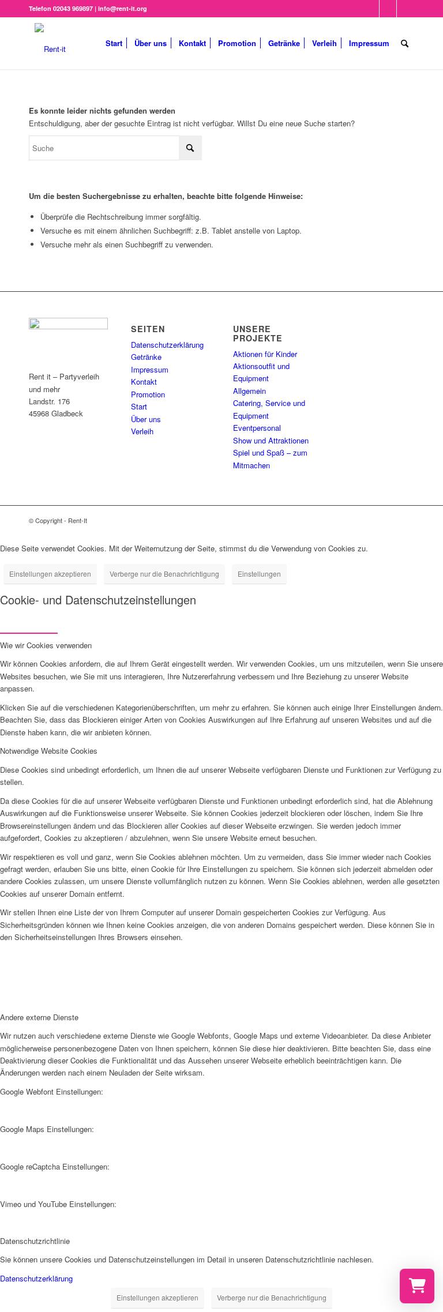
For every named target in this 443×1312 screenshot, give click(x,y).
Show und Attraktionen (271, 440)
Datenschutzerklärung (167, 344)
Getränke (146, 356)
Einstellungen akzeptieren (50, 573)
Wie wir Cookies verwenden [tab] (46, 645)
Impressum (149, 369)
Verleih (142, 431)
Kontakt (144, 381)
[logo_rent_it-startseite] (50, 43)
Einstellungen (259, 573)
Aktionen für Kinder (265, 353)
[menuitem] (114, 43)
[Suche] (404, 43)
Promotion (148, 394)
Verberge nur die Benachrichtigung (164, 573)
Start (139, 406)
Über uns (146, 418)
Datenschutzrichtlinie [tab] (35, 1240)
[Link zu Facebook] (370, 8)
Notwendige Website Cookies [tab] (48, 750)
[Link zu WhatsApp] (405, 8)
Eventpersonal (257, 427)
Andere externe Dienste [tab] (39, 1017)
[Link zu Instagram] (388, 8)
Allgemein (249, 390)
